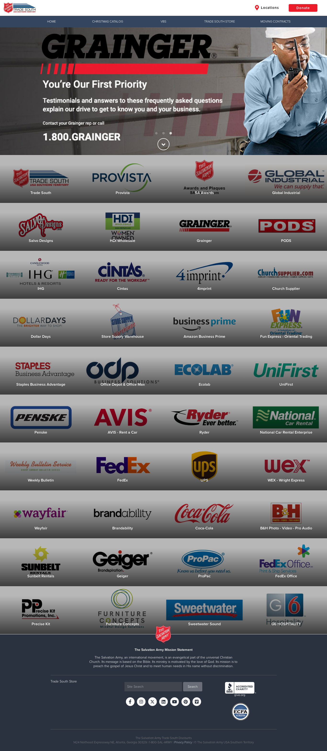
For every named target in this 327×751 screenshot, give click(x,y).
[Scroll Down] (163, 144)
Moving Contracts (275, 21)
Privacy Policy (183, 742)
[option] (163, 91)
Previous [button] (12, 91)
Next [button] (315, 91)
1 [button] (156, 133)
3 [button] (170, 133)
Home (51, 21)
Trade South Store (219, 21)
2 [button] (163, 133)
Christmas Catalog (107, 21)
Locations (269, 8)
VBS (163, 21)
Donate (303, 8)
